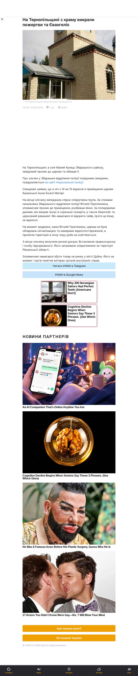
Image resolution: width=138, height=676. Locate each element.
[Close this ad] (2, 19)
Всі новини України (69, 638)
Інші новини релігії (69, 628)
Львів (75, 159)
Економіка (12, 128)
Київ (11, 159)
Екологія (11, 136)
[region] (69, 137)
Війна (74, 110)
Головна (11, 110)
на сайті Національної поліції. (64, 182)
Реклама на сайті (20, 279)
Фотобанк (78, 279)
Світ (74, 128)
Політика (77, 119)
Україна (11, 119)
